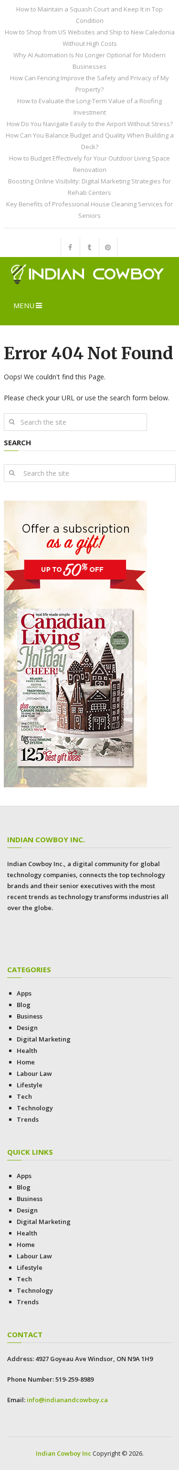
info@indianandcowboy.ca (67, 1399)
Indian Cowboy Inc (63, 1453)
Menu (23, 305)
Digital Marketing (44, 1039)
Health (27, 1050)
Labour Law (34, 1073)
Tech (24, 1096)
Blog (24, 1004)
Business (29, 1016)
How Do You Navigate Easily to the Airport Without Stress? (90, 123)
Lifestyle (29, 1085)
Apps (24, 993)
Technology (35, 1108)
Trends (28, 1119)
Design (27, 1027)
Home (26, 1062)
